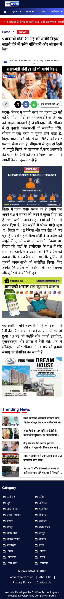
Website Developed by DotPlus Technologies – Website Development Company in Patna (32, 594)
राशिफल (42, 503)
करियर (41, 497)
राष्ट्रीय (41, 557)
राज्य (28, 11)
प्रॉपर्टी (9, 521)
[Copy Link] (5, 104)
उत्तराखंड (43, 563)
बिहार (9, 551)
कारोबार (10, 497)
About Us (45, 577)
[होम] (10, 4)
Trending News (16, 409)
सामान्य (42, 539)
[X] (18, 104)
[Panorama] (32, 377)
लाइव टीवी (11, 533)
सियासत (42, 515)
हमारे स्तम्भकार (13, 515)
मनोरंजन (55, 11)
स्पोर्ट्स (9, 527)
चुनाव (15, 11)
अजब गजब (44, 527)
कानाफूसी (11, 545)
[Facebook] (26, 104)
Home (6, 32)
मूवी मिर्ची (43, 509)
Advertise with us (21, 577)
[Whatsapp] (34, 104)
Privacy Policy (22, 582)
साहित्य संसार (12, 509)
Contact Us (44, 582)
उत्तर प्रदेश (11, 563)
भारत (42, 11)
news (22, 32)
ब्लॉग (41, 545)
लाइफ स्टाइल (13, 539)
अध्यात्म (42, 521)
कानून (41, 533)
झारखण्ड (11, 557)
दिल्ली (42, 551)
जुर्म (8, 503)
